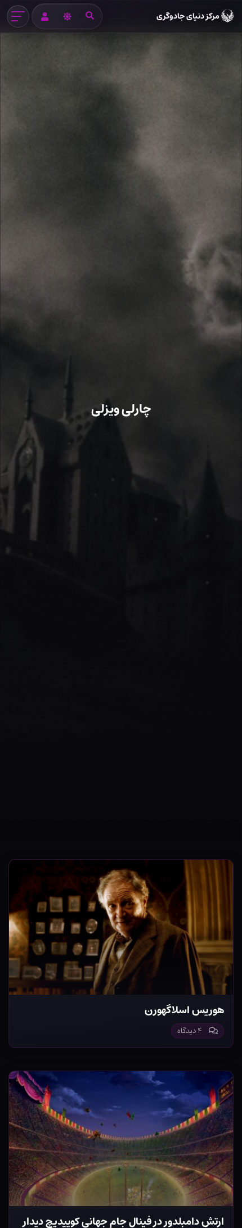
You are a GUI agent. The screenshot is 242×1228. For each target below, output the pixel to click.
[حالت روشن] (67, 16)
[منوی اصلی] (18, 16)
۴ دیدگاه (189, 1031)
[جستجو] (89, 16)
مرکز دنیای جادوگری (187, 16)
